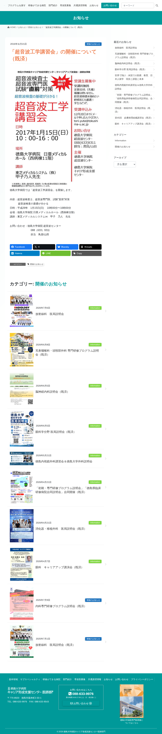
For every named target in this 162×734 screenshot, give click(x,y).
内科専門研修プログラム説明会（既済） (61, 606)
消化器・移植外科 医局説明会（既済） (61, 528)
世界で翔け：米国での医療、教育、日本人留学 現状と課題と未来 (134, 77)
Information (95, 308)
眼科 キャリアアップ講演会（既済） (59, 567)
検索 (157, 5)
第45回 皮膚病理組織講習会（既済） (134, 117)
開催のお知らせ (93, 44)
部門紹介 (67, 679)
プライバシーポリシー (142, 679)
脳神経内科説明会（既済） (52, 391)
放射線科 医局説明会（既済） (55, 644)
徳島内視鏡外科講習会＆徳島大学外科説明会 (63, 461)
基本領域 (13, 679)
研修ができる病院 (51, 679)
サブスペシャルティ (30, 679)
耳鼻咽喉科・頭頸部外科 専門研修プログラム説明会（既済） (67, 352)
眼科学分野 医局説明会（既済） (55, 431)
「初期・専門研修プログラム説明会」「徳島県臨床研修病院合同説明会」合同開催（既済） (68, 490)
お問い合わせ (110, 5)
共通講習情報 (94, 679)
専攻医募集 (79, 679)
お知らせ (108, 679)
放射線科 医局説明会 (49, 314)
